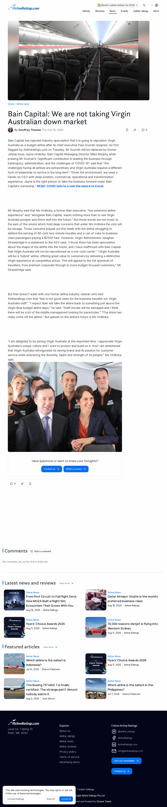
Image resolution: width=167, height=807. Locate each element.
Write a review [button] (74, 469)
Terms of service (69, 757)
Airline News (32, 592)
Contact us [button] (49, 469)
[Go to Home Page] (23, 8)
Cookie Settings (85, 789)
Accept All (66, 799)
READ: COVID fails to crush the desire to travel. (70, 186)
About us (65, 730)
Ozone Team (104, 801)
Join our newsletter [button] (124, 760)
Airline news (22, 104)
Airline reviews (68, 746)
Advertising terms (70, 762)
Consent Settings (16, 799)
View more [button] (64, 583)
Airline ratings (67, 736)
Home (11, 104)
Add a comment (42, 551)
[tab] (86, 11)
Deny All (51, 799)
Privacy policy (68, 751)
